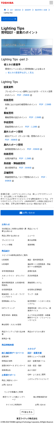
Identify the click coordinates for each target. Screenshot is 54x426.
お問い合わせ (29, 213)
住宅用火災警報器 (35, 290)
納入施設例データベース (13, 353)
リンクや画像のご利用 (13, 392)
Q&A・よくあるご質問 (36, 374)
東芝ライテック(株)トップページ (14, 398)
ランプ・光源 (33, 294)
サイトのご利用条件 (14, 405)
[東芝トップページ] (8, 3)
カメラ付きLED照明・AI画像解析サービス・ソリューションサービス (39, 317)
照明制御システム (9, 301)
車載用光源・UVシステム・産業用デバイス (39, 309)
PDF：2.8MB (35, 117)
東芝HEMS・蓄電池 (9, 315)
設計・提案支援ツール (36, 361)
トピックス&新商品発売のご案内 (15, 255)
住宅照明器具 (7, 290)
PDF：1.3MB (25, 158)
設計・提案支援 (15, 10)
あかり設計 (32, 370)
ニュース (31, 236)
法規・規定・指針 (35, 365)
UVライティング (8, 308)
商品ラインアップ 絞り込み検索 (13, 333)
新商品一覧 (6, 339)
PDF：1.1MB (31, 127)
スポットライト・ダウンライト (13, 277)
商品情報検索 (8, 345)
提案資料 (28, 10)
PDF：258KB (23, 95)
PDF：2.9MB (45, 104)
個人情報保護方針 (40, 397)
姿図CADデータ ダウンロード (13, 365)
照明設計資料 (7, 361)
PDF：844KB (25, 168)
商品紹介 (6, 251)
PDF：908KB (11, 140)
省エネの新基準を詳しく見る (21, 73)
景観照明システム (35, 283)
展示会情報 (32, 240)
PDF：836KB (33, 149)
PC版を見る (27, 412)
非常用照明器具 (8, 271)
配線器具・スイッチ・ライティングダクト (13, 295)
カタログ (32, 349)
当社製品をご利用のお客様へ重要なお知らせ (14, 230)
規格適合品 (6, 370)
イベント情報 (7, 245)
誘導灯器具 (32, 271)
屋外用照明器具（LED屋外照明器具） (13, 284)
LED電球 (5, 264)
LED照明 (5, 260)
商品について (33, 229)
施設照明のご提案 (41, 10)
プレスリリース (8, 240)
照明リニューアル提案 (36, 357)
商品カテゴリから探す (36, 332)
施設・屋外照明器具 (35, 260)
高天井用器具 (33, 276)
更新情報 (31, 245)
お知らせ (6, 224)
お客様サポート (9, 375)
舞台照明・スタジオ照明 (11, 324)
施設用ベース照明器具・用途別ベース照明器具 (39, 265)
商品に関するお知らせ (10, 236)
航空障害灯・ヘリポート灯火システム (39, 302)
